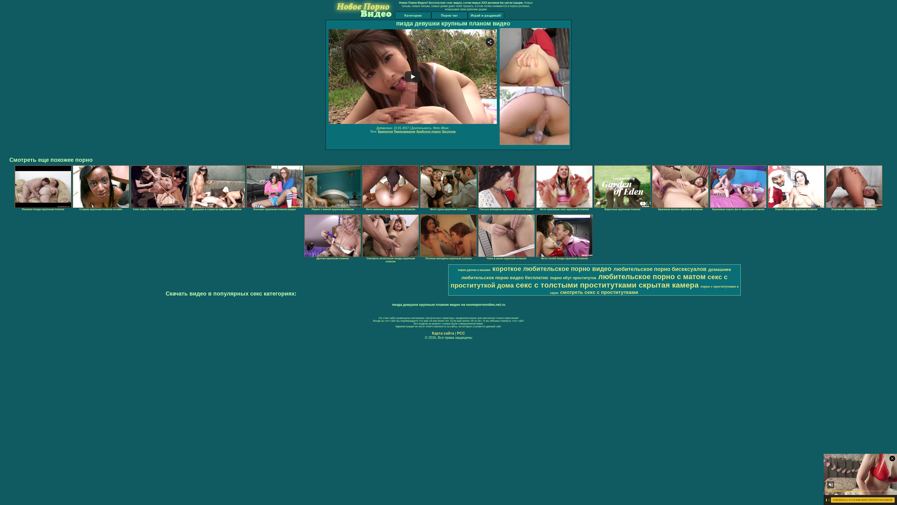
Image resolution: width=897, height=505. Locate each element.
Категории (413, 15)
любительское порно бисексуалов (659, 269)
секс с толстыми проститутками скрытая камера (607, 285)
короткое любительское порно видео (552, 268)
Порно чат (449, 15)
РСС (461, 333)
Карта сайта (443, 333)
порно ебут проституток (573, 277)
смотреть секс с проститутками (599, 292)
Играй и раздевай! (486, 15)
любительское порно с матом (652, 277)
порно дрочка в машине (474, 270)
